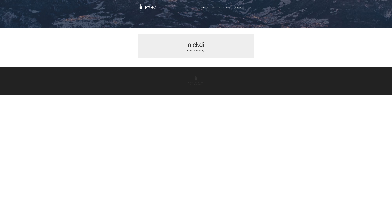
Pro (214, 7)
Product (205, 7)
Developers (224, 7)
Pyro (150, 7)
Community (238, 7)
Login (248, 7)
